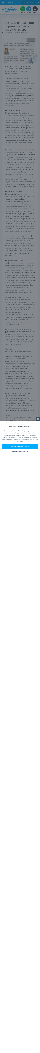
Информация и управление (20, 451)
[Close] (38, 419)
